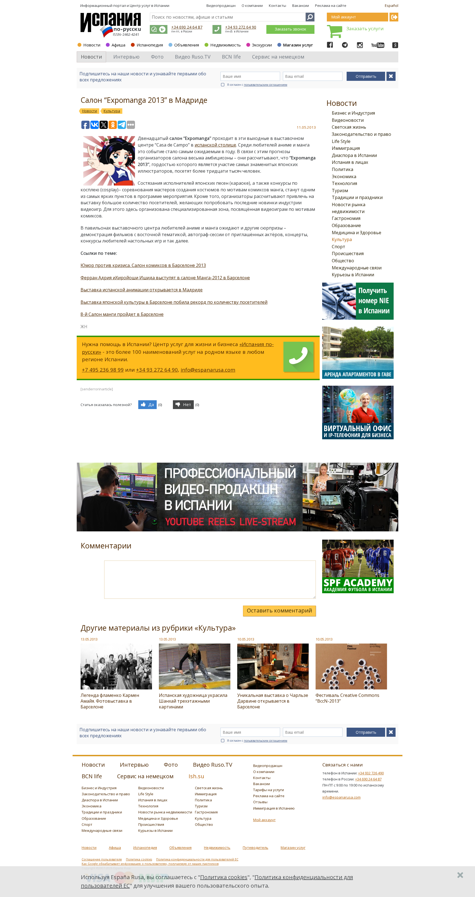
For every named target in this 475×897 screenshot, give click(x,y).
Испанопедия (150, 45)
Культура (342, 239)
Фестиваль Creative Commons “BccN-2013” (347, 698)
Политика (342, 169)
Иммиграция (346, 148)
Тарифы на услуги (268, 789)
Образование (346, 225)
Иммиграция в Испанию (274, 808)
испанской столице (215, 145)
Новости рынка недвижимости (165, 812)
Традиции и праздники (357, 197)
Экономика (344, 176)
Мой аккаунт (264, 819)
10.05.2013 (245, 639)
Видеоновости (348, 120)
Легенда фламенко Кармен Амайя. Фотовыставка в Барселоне (110, 701)
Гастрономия (346, 218)
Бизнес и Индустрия (353, 113)
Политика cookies (139, 859)
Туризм (340, 190)
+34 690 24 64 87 (186, 27)
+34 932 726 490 (371, 773)
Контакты (277, 5)
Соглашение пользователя (102, 859)
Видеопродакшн (221, 5)
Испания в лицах (350, 162)
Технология (344, 183)
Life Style (341, 141)
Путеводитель (255, 847)
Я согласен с (257, 85)
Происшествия (348, 253)
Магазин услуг (298, 45)
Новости (91, 45)
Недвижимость (225, 45)
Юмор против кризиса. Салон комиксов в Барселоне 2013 (143, 265)
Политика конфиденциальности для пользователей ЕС (197, 859)
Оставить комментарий (279, 610)
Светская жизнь (349, 127)
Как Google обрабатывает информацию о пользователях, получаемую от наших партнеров (150, 864)
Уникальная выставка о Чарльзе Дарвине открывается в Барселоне (272, 701)
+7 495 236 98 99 (103, 369)
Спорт (338, 247)
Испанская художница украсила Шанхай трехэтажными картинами (193, 701)
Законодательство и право (361, 134)
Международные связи (357, 268)
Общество (343, 261)
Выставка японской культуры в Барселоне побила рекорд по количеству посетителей (174, 302)
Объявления (186, 45)
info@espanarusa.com (208, 369)
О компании (252, 5)
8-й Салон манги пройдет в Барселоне (122, 314)
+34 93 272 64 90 (240, 27)
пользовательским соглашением (265, 85)
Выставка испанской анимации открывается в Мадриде (142, 290)
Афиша (118, 45)
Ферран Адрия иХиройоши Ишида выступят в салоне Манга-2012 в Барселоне (165, 278)
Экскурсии (262, 45)
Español (391, 5)
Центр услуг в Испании (149, 5)
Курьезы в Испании (353, 275)
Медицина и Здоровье (356, 233)
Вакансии (300, 5)
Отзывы (260, 801)
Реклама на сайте (330, 5)
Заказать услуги (365, 28)
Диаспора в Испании (354, 155)
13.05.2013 (89, 639)
